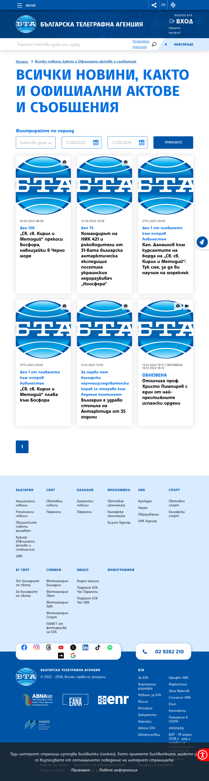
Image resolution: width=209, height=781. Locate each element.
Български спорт (177, 514)
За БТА (143, 678)
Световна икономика (116, 503)
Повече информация (118, 769)
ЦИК (19, 556)
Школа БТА (146, 728)
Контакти (177, 711)
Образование (148, 514)
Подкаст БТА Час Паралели (87, 590)
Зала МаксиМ (179, 691)
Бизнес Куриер (119, 523)
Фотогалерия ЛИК (57, 604)
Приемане (80, 769)
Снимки (53, 570)
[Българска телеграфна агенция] (26, 677)
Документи (147, 715)
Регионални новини (25, 514)
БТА (141, 670)
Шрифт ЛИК (178, 678)
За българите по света (27, 594)
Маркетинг (178, 684)
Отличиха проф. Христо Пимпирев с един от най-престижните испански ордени (164, 389)
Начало (22, 62)
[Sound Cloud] (62, 656)
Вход (184, 21)
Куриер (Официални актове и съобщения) (25, 543)
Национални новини (25, 503)
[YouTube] (62, 647)
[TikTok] (99, 647)
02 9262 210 (169, 652)
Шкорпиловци (149, 735)
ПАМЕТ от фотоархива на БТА (56, 628)
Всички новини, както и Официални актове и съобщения (85, 62)
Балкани (85, 490)
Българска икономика (116, 514)
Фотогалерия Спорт (57, 615)
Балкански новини (85, 503)
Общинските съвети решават (26, 527)
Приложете (173, 142)
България (24, 490)
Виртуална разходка (147, 686)
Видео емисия (88, 581)
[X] (74, 647)
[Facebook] (25, 647)
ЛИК (141, 490)
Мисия (143, 702)
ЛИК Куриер (147, 521)
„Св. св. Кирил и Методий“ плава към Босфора (40, 386)
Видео (83, 570)
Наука (142, 508)
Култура (145, 501)
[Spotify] (111, 647)
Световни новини (54, 503)
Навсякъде (183, 44)
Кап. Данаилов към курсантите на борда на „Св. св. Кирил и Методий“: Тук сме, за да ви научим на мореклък (165, 250)
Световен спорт (177, 503)
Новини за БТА (149, 695)
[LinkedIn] (87, 647)
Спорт (174, 490)
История (145, 708)
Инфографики (121, 570)
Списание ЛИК (180, 698)
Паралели (53, 512)
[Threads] (50, 647)
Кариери (145, 721)
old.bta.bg (176, 728)
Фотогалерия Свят (57, 594)
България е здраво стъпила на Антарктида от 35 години (104, 395)
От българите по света (28, 583)
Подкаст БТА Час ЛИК (87, 600)
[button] (154, 5)
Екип (172, 704)
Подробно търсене (141, 44)
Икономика (119, 490)
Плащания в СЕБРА (178, 719)
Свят (50, 490)
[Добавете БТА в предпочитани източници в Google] (74, 656)
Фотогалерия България (57, 583)
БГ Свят (23, 570)
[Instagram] (38, 647)
